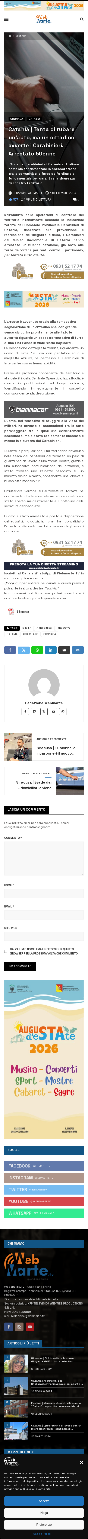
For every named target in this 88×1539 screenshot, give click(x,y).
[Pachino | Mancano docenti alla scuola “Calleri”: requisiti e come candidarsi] (16, 1409)
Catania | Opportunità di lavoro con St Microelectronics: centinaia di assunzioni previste (56, 1427)
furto (26, 628)
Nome (9, 885)
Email (9, 906)
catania (12, 634)
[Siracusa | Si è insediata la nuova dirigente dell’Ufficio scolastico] (16, 1364)
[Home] (10, 36)
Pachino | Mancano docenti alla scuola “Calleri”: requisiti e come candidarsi (56, 1404)
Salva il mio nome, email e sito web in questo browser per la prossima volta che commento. (44, 951)
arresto (63, 628)
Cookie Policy (42, 1534)
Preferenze (44, 1524)
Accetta (44, 1501)
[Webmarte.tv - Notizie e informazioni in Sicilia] (44, 19)
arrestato (30, 634)
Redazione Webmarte (44, 703)
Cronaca (21, 36)
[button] (81, 1462)
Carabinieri (44, 628)
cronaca (49, 634)
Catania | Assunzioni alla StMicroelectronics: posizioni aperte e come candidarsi (56, 1382)
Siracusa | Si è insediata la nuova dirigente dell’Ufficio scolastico (52, 1359)
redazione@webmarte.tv (28, 1316)
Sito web (10, 928)
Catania (34, 119)
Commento (13, 838)
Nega (44, 1513)
